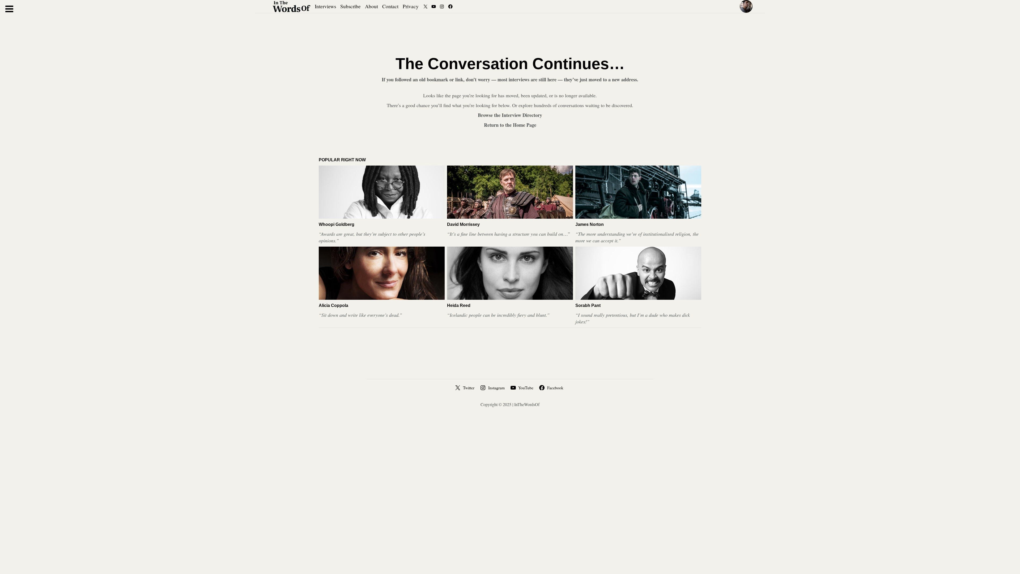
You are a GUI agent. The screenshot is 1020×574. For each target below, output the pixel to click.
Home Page (524, 124)
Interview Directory (522, 115)
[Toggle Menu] (9, 9)
